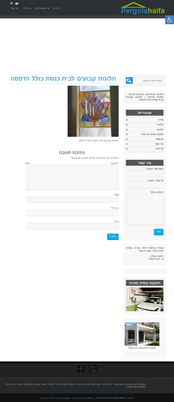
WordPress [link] (89, 398)
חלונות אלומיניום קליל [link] (152, 134)
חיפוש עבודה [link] (156, 256)
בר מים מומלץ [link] (156, 258)
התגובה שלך (72, 163)
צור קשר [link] (14, 8)
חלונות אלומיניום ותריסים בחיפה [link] (145, 94)
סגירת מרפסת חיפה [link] (152, 248)
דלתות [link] (160, 124)
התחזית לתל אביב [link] (136, 387)
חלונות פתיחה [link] (155, 97)
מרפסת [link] (159, 139)
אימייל (115, 208)
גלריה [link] (26, 8)
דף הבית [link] (56, 8)
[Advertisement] (87, 49)
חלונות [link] (160, 129)
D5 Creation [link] (65, 398)
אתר (116, 221)
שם (117, 194)
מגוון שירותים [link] (40, 8)
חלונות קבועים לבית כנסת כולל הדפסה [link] (144, 98)
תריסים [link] (159, 148)
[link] (169, 19)
